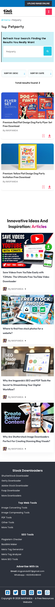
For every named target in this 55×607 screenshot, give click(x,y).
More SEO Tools (10, 559)
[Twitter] (15, 592)
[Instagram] (23, 592)
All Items (5, 20)
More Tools (7, 527)
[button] (38, 3)
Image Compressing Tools (15, 512)
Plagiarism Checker (12, 539)
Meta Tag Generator (12, 549)
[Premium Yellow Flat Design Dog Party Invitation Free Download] (27, 156)
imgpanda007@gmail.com (31, 571)
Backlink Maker (9, 544)
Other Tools (8, 522)
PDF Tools (7, 517)
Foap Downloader (11, 490)
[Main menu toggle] (49, 11)
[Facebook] (7, 592)
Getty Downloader (11, 480)
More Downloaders (11, 495)
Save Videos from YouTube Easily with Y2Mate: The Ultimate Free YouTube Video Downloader (26, 277)
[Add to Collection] (44, 135)
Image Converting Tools (14, 507)
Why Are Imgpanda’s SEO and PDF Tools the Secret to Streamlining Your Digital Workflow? (27, 385)
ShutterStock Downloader (15, 475)
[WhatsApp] (47, 592)
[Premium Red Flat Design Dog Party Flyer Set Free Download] (27, 105)
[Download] (49, 135)
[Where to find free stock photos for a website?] (27, 309)
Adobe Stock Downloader (15, 485)
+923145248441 (33, 574)
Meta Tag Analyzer (11, 554)
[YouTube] (39, 592)
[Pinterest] (31, 592)
